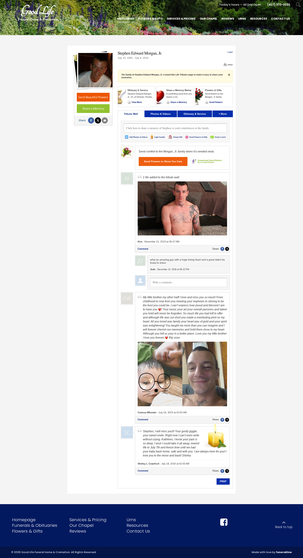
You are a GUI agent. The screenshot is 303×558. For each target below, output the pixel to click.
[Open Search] (298, 5)
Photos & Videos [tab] (161, 113)
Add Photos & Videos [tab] (138, 137)
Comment (143, 249)
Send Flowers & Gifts (198, 137)
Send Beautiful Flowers (93, 97)
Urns (131, 520)
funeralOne (284, 552)
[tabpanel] (175, 303)
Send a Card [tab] (220, 137)
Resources (137, 525)
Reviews (77, 531)
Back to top (283, 527)
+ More (226, 113)
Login (230, 52)
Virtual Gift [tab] (177, 137)
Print (223, 481)
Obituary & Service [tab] (195, 113)
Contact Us (138, 531)
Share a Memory (93, 109)
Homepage (24, 520)
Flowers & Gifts (27, 531)
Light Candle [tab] (159, 137)
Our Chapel (81, 525)
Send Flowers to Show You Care (163, 161)
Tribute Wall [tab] (131, 113)
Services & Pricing (87, 520)
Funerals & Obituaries (34, 525)
